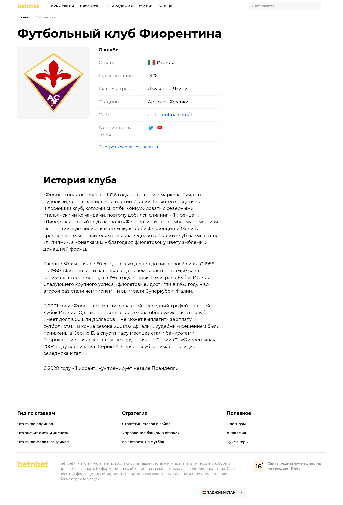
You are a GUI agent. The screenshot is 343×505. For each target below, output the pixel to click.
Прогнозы (90, 6)
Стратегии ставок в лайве (146, 424)
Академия (122, 6)
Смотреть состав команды (126, 147)
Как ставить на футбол (143, 442)
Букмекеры (62, 6)
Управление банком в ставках (150, 433)
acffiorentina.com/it (170, 115)
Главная (23, 17)
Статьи (146, 6)
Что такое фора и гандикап (43, 442)
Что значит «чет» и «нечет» (42, 433)
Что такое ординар (35, 424)
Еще (168, 6)
